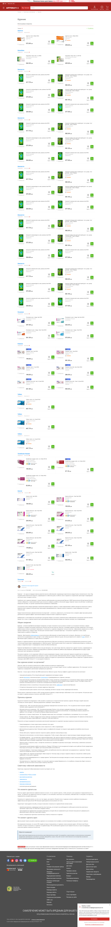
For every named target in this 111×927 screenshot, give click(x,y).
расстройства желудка (26, 777)
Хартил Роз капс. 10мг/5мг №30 (34, 525)
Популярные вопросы (72, 878)
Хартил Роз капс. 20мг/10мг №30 (73, 537)
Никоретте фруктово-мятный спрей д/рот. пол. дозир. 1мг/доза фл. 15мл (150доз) (78, 90)
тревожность (23, 779)
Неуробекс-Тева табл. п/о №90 (33, 55)
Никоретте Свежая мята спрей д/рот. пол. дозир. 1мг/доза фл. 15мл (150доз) (78, 75)
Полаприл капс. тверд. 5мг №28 (34, 317)
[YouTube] (12, 860)
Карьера (49, 902)
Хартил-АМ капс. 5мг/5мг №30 (33, 537)
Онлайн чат (33, 860)
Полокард (21, 579)
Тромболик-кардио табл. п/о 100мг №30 (36, 475)
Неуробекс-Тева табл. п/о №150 (73, 55)
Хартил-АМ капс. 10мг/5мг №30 (73, 496)
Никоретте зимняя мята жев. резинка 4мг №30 (37, 74)
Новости (49, 859)
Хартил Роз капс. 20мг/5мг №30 (34, 552)
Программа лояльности (53, 869)
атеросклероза (35, 635)
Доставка (69, 866)
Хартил (20, 491)
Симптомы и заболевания (29, 12)
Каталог (27, 8)
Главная (19, 12)
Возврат (68, 876)
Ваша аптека (90, 869)
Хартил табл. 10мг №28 (71, 552)
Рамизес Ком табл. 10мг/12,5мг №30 (74, 381)
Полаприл (21, 312)
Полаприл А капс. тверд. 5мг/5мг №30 (74, 317)
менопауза (27, 677)
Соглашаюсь (109, 904)
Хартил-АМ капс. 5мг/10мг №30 (34, 510)
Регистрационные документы (55, 885)
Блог (48, 862)
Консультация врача (94, 9)
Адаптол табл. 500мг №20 (32, 36)
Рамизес (20, 343)
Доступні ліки (90, 864)
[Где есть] (49, 41)
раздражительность (25, 781)
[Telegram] (25, 860)
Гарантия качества (71, 873)
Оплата (68, 868)
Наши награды (51, 887)
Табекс (20, 394)
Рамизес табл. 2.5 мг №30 (32, 367)
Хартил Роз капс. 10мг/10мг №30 (73, 525)
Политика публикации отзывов (53, 881)
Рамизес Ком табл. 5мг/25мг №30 (73, 367)
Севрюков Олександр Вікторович (30, 585)
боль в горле (32, 774)
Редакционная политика (54, 876)
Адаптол (20, 30)
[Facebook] (8, 860)
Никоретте (21, 69)
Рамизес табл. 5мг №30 (32, 351)
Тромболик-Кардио (24, 453)
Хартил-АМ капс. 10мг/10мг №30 (73, 510)
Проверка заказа (71, 871)
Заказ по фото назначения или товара (74, 862)
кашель (22, 772)
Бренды (88, 876)
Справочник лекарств (92, 871)
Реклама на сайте (71, 897)
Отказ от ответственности (38, 919)
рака (83, 637)
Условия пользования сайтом (55, 866)
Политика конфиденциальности (53, 872)
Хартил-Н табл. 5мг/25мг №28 (33, 565)
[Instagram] (16, 860)
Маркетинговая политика (54, 878)
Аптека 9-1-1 (12, 8)
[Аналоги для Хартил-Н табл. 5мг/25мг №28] (52, 572)
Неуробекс (21, 50)
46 (26, 423)
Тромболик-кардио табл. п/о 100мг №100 (36, 459)
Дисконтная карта (91, 866)
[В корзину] (52, 41)
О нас (48, 864)
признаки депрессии (25, 784)
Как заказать (70, 859)
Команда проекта (52, 890)
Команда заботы (51, 892)
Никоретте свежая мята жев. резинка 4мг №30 (77, 104)
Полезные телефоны (72, 881)
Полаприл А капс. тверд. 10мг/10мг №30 (36, 330)
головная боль (24, 774)
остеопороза (44, 677)
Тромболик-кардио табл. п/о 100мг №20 (75, 461)
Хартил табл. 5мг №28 (31, 496)
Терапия (39, 12)
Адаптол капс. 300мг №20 (71, 36)
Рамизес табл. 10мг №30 (71, 351)
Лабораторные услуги (92, 862)
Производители (90, 879)
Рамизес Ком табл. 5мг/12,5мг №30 (35, 381)
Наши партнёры (51, 895)
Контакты (49, 904)
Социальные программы (54, 897)
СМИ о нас (50, 900)
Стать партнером (71, 894)
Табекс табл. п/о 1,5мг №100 (33, 399)
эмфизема (59, 685)
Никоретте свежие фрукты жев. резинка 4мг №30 (38, 89)
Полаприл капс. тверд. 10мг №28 (73, 330)
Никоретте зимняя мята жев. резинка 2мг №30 (37, 104)
